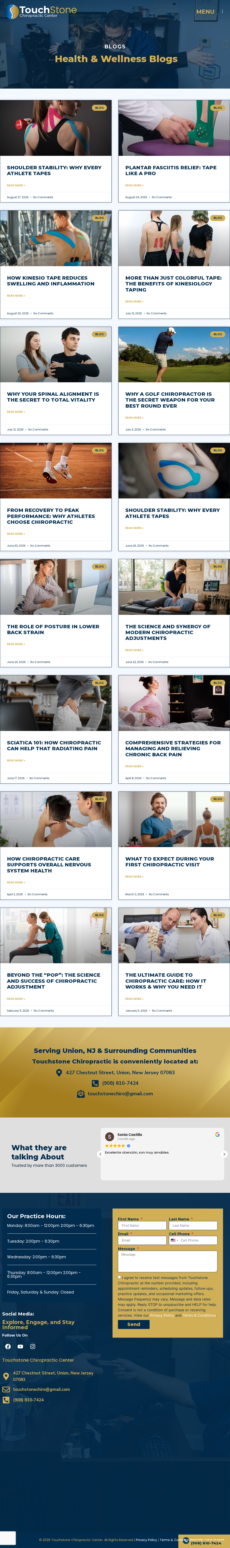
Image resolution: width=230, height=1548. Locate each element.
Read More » (16, 185)
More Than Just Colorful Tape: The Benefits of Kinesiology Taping (173, 284)
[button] (224, 1154)
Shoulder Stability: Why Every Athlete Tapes (54, 170)
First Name (129, 1219)
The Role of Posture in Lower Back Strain (53, 629)
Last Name (179, 1219)
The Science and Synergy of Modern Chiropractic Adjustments (167, 632)
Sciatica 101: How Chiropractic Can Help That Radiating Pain (54, 746)
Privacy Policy (146, 1540)
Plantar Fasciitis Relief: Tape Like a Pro (171, 170)
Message (127, 1249)
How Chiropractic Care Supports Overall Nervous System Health (49, 865)
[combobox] (174, 1240)
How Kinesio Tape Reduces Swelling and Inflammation (51, 281)
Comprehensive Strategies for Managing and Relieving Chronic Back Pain (173, 749)
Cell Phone (180, 1234)
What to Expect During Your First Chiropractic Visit (169, 862)
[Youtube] (20, 1346)
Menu (205, 11)
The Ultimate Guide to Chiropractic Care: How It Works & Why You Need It (165, 981)
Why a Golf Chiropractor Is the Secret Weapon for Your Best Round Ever (170, 400)
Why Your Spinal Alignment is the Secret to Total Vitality (53, 397)
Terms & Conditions (175, 1540)
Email (124, 1234)
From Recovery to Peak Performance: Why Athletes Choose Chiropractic (51, 516)
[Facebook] (7, 1346)
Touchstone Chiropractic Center (38, 1360)
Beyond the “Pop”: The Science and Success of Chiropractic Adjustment (53, 981)
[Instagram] (32, 1346)
